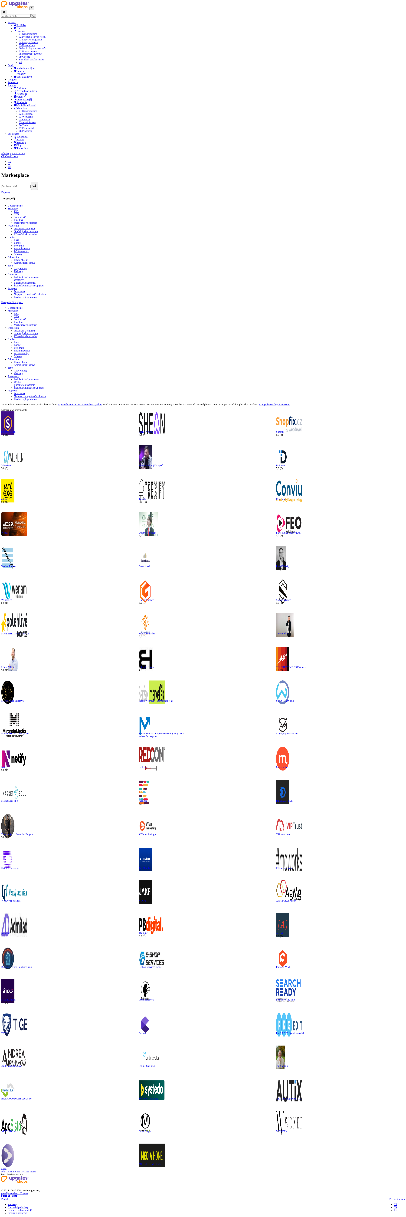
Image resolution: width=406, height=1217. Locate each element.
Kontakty (21, 142)
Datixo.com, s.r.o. (10, 868)
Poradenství (26, 128)
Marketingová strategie (25, 222)
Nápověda (21, 93)
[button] (13, 302)
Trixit (4, 1164)
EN (9, 167)
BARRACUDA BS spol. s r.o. (16, 1098)
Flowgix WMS (283, 967)
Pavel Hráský (283, 566)
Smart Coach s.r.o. (285, 700)
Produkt (12, 22)
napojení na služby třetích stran (274, 404)
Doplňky (20, 31)
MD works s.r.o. (284, 868)
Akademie (21, 102)
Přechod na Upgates (26, 91)
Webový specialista (10, 900)
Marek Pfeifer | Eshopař (151, 465)
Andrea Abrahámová (11, 1066)
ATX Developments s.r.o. (289, 1098)
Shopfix (280, 431)
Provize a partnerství (18, 1213)
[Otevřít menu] (31, 8)
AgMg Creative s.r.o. (286, 900)
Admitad (5, 933)
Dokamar (280, 465)
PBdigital (143, 933)
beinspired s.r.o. (146, 667)
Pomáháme (22, 148)
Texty (23, 125)
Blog (18, 145)
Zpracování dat (28, 51)
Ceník (11, 65)
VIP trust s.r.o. (283, 834)
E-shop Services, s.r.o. (150, 967)
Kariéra (20, 139)
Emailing (18, 220)
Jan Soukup (282, 1066)
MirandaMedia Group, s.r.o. (15, 733)
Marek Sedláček (147, 633)
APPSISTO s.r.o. (10, 1131)
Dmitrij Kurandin (147, 532)
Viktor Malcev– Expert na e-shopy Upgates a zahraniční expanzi (161, 735)
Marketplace (22, 108)
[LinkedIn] (15, 1196)
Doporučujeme (28, 34)
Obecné (24, 56)
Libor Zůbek (7, 667)
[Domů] (15, 8)
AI (20, 62)
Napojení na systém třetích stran (30, 294)
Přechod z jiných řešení (32, 36)
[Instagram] (12, 1196)
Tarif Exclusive (24, 76)
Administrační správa (24, 262)
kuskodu (143, 800)
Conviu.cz (281, 499)
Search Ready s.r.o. (285, 999)
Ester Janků (144, 566)
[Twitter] (9, 1196)
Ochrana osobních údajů (20, 1210)
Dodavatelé (19, 291)
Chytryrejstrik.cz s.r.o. (287, 733)
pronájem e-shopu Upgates (14, 1193)
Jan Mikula (144, 868)
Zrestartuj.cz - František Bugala (17, 834)
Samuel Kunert (283, 600)
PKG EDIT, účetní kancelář (290, 1033)
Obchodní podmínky (18, 1207)
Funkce (20, 28)
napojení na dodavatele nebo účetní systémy (80, 404)
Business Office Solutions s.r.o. (17, 967)
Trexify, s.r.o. (145, 499)
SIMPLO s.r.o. (8, 999)
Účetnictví (19, 280)
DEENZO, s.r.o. (284, 800)
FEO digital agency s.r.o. (288, 532)
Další (4, 1168)
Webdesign (26, 116)
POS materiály (21, 251)
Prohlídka (21, 25)
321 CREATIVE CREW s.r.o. (291, 667)
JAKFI (142, 900)
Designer (12, 79)
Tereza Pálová (283, 633)
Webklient (6, 465)
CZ (9, 161)
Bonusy (20, 71)
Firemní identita (22, 248)
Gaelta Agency (146, 600)
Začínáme (21, 88)
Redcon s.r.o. (145, 767)
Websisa (5, 532)
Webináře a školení (26, 105)
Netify (4, 767)
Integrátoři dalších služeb (31, 59)
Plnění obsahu (21, 260)
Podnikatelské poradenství (27, 277)
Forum (19, 96)
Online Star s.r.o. (147, 1066)
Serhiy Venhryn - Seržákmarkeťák (156, 700)
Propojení (25, 131)
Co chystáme (22, 99)
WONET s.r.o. (283, 1131)
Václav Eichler (8, 566)
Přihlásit (5, 153)
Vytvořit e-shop (17, 153)
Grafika (24, 119)
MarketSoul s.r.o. (9, 800)
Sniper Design (8, 431)
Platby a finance (28, 42)
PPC (16, 211)
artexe (4, 499)
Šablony (18, 254)
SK (9, 164)
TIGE (4, 1033)
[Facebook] (2, 1196)
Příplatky (21, 73)
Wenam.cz (6, 600)
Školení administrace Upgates (29, 285)
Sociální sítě (20, 217)
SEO (16, 214)
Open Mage (145, 1131)
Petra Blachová (146, 999)
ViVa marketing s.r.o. (149, 834)
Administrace (27, 122)
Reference (13, 82)
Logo (16, 240)
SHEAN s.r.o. (146, 431)
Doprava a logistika (30, 39)
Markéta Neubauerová (12, 700)
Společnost (13, 133)
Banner (17, 242)
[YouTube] (5, 1196)
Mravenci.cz (282, 767)
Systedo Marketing (148, 1098)
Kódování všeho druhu (25, 234)
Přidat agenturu (18, 1171)
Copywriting (20, 268)
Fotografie (19, 245)
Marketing (26, 113)
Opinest (143, 1033)
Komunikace (27, 45)
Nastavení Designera (24, 228)
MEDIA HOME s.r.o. (150, 1164)
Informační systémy (30, 53)
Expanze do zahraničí (25, 282)
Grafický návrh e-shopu (26, 231)
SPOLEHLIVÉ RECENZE (15, 633)
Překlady (18, 271)
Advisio (280, 933)
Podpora (12, 85)
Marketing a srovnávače (32, 48)
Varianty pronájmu (25, 68)
